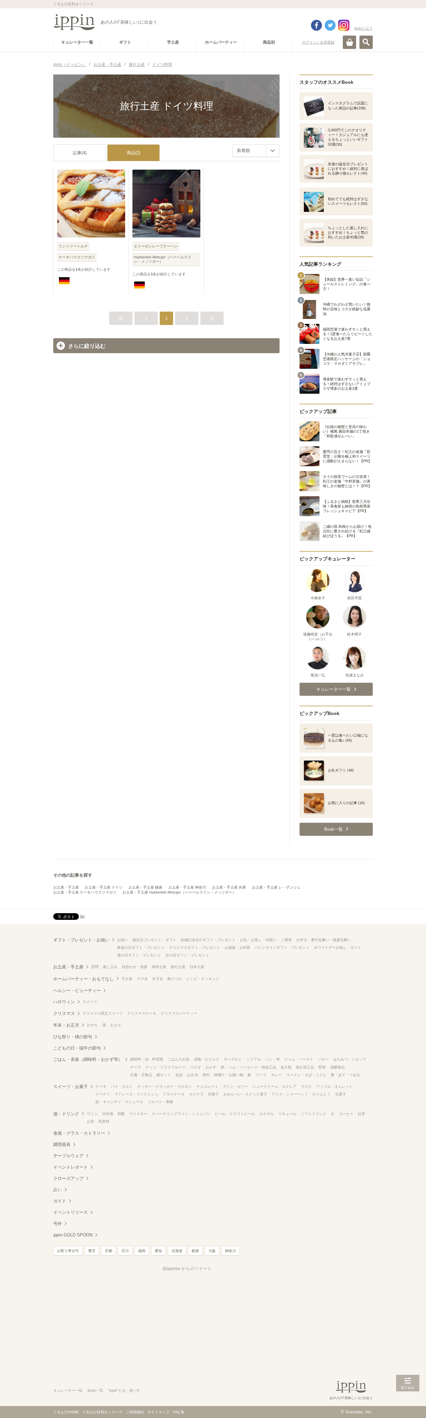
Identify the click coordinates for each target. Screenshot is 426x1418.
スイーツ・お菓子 (70, 1086)
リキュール (287, 1114)
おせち (92, 1025)
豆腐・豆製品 (141, 1075)
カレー (276, 1075)
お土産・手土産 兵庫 (229, 887)
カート (349, 42)
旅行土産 (178, 967)
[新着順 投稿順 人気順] (256, 150)
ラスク (306, 1086)
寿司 (206, 1075)
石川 (125, 1251)
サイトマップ (158, 1412)
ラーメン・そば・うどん (306, 1075)
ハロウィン (64, 1001)
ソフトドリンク (313, 1114)
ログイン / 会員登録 (318, 42)
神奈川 (230, 1251)
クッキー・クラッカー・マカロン (164, 1086)
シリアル (253, 1059)
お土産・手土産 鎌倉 (145, 887)
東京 (92, 1251)
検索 (366, 42)
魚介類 (286, 1067)
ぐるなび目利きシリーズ (102, 1412)
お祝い (122, 940)
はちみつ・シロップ (349, 1059)
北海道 (176, 1251)
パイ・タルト (122, 1086)
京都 (108, 1251)
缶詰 (179, 1075)
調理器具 (62, 1144)
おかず (210, 1067)
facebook (316, 25)
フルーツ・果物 (160, 1102)
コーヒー (346, 1114)
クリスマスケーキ (141, 1013)
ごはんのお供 (178, 1059)
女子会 (157, 979)
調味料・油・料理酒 (146, 1059)
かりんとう (322, 1094)
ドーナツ (103, 1094)
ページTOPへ (407, 1403)
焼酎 (121, 1114)
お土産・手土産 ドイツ (103, 887)
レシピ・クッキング (202, 979)
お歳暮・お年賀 (237, 947)
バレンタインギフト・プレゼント (282, 947)
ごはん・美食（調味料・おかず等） (87, 1059)
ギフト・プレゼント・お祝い (81, 939)
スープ (261, 1075)
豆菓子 (340, 1094)
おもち (115, 1025)
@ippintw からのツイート (187, 1268)
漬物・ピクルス (206, 1059)
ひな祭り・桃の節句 (72, 1036)
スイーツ (90, 1002)
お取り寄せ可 (68, 1251)
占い (57, 1189)
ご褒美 (286, 940)
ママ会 (142, 979)
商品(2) (133, 152)
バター (323, 1059)
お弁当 (192, 1075)
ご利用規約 (135, 1412)
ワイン (92, 1114)
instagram (343, 25)
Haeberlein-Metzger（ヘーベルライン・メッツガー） (162, 259)
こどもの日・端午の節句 (77, 1048)
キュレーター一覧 (68, 1390)
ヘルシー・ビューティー (77, 990)
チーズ (135, 1067)
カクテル (266, 1114)
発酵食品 (337, 1067)
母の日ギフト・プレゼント (139, 955)
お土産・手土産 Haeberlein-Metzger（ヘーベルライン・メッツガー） (179, 892)
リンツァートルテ (73, 246)
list (82, 916)
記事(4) (80, 152)
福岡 (141, 1251)
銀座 (195, 1251)
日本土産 (197, 967)
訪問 (95, 967)
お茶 (90, 1121)
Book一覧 (95, 1390)
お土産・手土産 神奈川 (187, 887)
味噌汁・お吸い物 (228, 1075)
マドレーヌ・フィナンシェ (136, 1094)
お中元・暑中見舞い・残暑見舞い (323, 940)
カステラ (196, 1094)
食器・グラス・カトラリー (79, 1133)
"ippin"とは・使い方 (124, 1390)
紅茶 (361, 1114)
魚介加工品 (305, 1067)
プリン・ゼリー (235, 1086)
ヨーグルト (233, 1059)
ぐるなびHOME (66, 1412)
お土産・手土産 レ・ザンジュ (276, 887)
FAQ (176, 1412)
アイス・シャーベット (290, 1094)
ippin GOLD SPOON (73, 1234)
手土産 (126, 979)
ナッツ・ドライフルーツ (165, 1067)
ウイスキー (138, 1114)
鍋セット (163, 1075)
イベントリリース (70, 1212)
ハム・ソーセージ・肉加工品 (252, 1067)
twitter (330, 25)
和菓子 (213, 1094)
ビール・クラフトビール (235, 1114)
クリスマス (64, 1013)
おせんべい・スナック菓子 (245, 1094)
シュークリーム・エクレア (275, 1086)
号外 (57, 1223)
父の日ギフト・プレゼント (187, 955)
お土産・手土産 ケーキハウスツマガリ (84, 892)
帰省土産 (159, 967)
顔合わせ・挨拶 (134, 967)
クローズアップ (68, 1178)
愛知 (158, 1251)
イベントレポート (70, 1167)
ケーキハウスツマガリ (77, 257)
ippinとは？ (363, 28)
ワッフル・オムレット (334, 1086)
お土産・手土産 (66, 887)
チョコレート (207, 1086)
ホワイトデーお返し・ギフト (337, 947)
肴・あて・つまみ (345, 1075)
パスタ (195, 1067)
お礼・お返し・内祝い (258, 940)
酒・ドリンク (66, 1113)
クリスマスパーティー (179, 1013)
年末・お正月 (66, 1025)
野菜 (322, 1067)
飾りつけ (174, 979)
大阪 (212, 1251)
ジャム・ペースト (299, 1059)
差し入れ (110, 967)
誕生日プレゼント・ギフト (154, 940)
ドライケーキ (174, 1094)
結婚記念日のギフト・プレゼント (208, 940)
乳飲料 (104, 1121)
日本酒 (107, 1114)
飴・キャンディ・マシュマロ (119, 1102)
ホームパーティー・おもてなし (83, 978)
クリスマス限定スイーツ (103, 1013)
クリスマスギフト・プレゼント (194, 947)
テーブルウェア (68, 1155)
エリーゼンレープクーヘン (156, 246)
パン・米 (272, 1059)
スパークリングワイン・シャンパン (181, 1114)
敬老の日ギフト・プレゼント (141, 947)
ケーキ (101, 1086)
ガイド (59, 1201)
